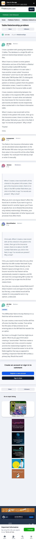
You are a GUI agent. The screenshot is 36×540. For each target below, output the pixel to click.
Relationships (21, 35)
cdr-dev (7, 35)
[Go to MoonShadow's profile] (3, 224)
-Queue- (9, 165)
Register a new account (18, 373)
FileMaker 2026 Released (11, 15)
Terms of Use (10, 532)
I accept (30, 529)
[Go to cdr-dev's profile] (3, 35)
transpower (10, 138)
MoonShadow (11, 223)
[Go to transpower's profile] (3, 139)
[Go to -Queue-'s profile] (3, 165)
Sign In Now (18, 378)
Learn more (3, 3)
